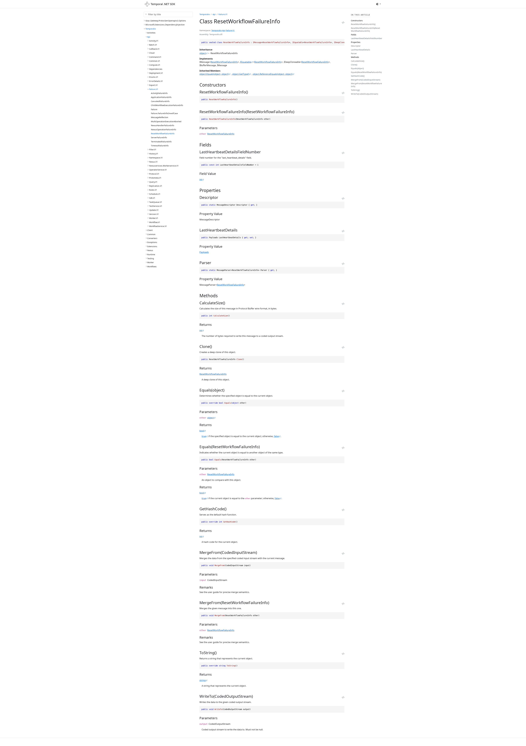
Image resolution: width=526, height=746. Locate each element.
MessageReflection (159, 117)
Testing (150, 258)
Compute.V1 (154, 65)
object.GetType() (240, 74)
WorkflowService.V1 (158, 226)
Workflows (152, 266)
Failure (154, 109)
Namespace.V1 (156, 157)
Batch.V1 (153, 44)
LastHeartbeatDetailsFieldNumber (366, 38)
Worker (150, 262)
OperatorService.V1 (158, 169)
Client (150, 230)
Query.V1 (153, 182)
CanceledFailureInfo (160, 101)
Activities (151, 32)
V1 (233, 30)
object (202, 53)
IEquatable (245, 61)
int (200, 179)
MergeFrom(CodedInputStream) (365, 79)
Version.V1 (154, 214)
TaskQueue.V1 (155, 202)
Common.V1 (154, 61)
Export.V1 (153, 85)
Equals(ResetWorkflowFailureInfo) (366, 72)
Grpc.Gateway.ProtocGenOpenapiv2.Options (165, 20)
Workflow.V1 (154, 222)
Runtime (151, 254)
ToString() (355, 90)
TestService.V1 (155, 206)
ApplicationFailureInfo (161, 97)
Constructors (357, 20)
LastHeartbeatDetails (360, 49)
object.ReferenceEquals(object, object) (272, 74)
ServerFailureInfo (159, 137)
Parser (354, 53)
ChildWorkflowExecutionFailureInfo (167, 105)
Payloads (204, 252)
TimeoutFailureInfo (159, 145)
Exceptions (152, 242)
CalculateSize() (357, 61)
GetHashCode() (358, 76)
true (204, 436)
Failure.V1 (153, 89)
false (276, 436)
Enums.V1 (153, 77)
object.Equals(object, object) (214, 74)
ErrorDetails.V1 (156, 81)
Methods (355, 57)
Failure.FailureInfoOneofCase (164, 113)
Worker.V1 (153, 218)
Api (148, 37)
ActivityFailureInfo (159, 93)
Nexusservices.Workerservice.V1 (164, 165)
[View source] (343, 22)
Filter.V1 (152, 149)
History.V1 (153, 153)
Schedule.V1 (154, 194)
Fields (353, 34)
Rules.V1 (153, 190)
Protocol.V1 (154, 174)
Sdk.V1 (152, 198)
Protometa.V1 (155, 177)
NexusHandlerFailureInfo (162, 125)
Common (151, 234)
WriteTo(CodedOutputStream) (364, 94)
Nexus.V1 (153, 161)
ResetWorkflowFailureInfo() (363, 24)
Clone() (354, 64)
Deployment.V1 (156, 73)
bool (201, 430)
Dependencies (155, 69)
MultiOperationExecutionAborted (166, 121)
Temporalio (150, 28)
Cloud (152, 53)
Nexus (150, 250)
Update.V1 (154, 210)
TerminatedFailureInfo (161, 141)
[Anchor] (229, 85)
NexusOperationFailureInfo (163, 129)
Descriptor (356, 46)
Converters (152, 238)
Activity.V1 (153, 40)
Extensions (152, 246)
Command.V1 (155, 57)
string (202, 680)
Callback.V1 (154, 49)
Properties (355, 42)
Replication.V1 (155, 186)
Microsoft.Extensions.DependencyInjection (165, 24)
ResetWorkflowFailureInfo (162, 133)
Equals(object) (357, 68)
